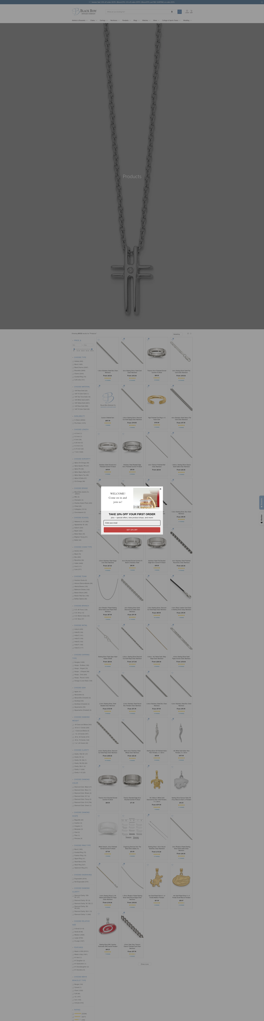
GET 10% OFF (132, 530)
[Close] (160, 488)
